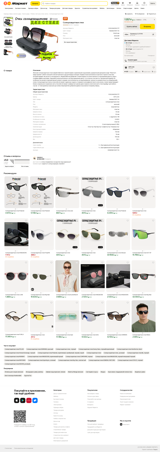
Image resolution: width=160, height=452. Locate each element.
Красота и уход (58, 416)
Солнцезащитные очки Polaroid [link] (14, 211)
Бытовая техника (59, 399)
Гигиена (56, 402)
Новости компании (125, 393)
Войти (153, 3)
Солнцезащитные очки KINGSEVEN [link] (15, 252)
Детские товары (58, 438)
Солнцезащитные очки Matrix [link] (141, 335)
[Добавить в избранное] (26, 178)
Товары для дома (59, 410)
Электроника (57, 404)
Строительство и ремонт (61, 435)
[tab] (9, 8)
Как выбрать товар (93, 393)
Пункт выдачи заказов (127, 402)
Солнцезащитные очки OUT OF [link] (141, 252)
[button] (65, 18)
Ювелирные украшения (61, 440)
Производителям (125, 399)
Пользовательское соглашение (23, 448)
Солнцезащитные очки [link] (88, 211)
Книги (55, 424)
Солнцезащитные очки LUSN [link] (14, 294)
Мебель (56, 396)
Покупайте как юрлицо (94, 399)
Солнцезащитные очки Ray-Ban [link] (40, 294)
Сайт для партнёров (93, 432)
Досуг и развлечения (60, 393)
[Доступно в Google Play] (22, 402)
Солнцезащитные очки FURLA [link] (14, 334)
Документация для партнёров (96, 429)
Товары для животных (60, 432)
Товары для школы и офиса (62, 427)
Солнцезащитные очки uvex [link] (64, 211)
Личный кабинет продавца (95, 424)
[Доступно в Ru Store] (35, 402)
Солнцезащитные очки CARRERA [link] (117, 335)
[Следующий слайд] (56, 39)
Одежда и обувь (58, 407)
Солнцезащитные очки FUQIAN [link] (40, 252)
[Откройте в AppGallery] (28, 402)
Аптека (56, 413)
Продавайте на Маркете (94, 427)
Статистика (8, 448)
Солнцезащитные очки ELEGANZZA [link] (67, 294)
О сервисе (90, 402)
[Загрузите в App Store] (16, 402)
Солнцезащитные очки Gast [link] (64, 335)
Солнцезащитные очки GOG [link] (90, 335)
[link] (14, 349)
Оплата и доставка (93, 396)
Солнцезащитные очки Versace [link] (116, 252)
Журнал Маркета (92, 407)
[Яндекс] (155, 449)
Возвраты (90, 404)
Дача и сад (57, 421)
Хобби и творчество (60, 418)
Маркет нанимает (125, 404)
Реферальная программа (127, 396)
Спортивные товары (60, 429)
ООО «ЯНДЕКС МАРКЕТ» (150, 447)
